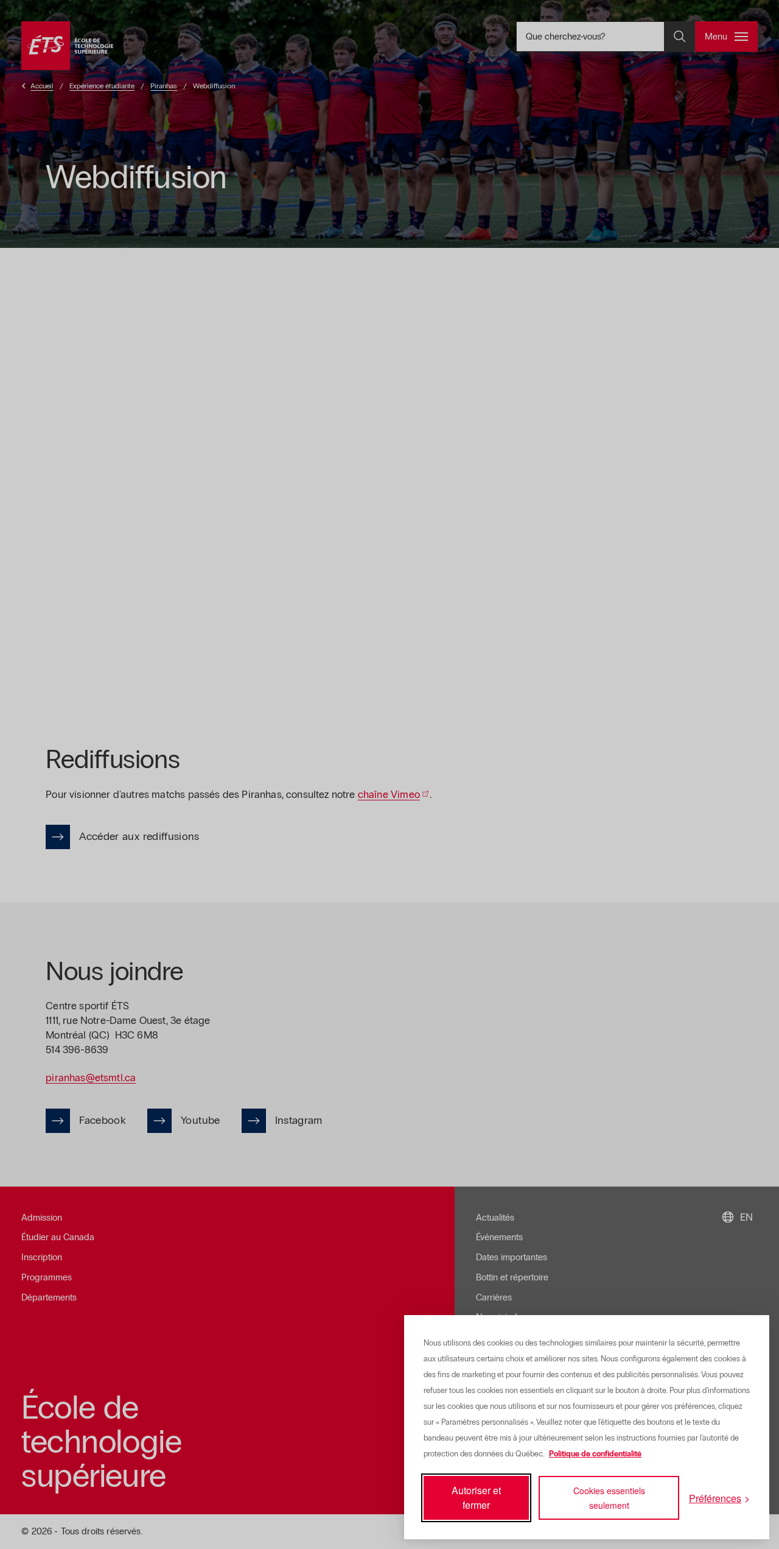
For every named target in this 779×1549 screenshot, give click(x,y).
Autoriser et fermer (476, 1497)
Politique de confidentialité (595, 1454)
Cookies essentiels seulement (609, 1497)
